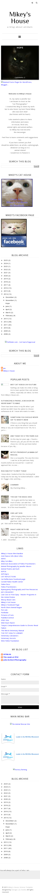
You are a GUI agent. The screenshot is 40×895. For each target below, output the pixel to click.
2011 (6, 325)
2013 (6, 318)
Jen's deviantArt (7, 592)
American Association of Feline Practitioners (18, 564)
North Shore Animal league (11, 607)
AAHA (3, 558)
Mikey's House (20, 17)
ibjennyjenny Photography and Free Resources (19, 589)
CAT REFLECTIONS (8, 576)
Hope (20, 47)
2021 (6, 272)
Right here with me (19, 529)
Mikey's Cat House (8, 602)
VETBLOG (7, 654)
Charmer (14, 485)
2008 (6, 334)
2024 (6, 263)
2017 (6, 285)
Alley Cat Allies (6, 561)
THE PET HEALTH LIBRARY (12, 633)
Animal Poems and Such (10, 569)
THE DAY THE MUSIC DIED (21, 497)
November (10, 300)
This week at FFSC (11, 657)
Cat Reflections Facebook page (13, 579)
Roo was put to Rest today (14, 471)
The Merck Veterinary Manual (12, 630)
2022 (6, 269)
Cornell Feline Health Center (12, 582)
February (9, 315)
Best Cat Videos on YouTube (23, 384)
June (7, 306)
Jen (4, 368)
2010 (6, 328)
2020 (6, 276)
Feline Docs (5, 584)
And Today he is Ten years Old (24, 436)
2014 (6, 294)
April (8, 309)
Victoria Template (26, 887)
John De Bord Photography (14, 660)
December (10, 297)
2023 (6, 266)
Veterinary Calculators (9, 636)
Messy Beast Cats (8, 600)
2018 (6, 282)
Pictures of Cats (7, 615)
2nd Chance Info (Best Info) (12, 556)
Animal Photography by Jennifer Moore (16, 566)
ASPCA (3, 571)
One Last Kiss (16, 513)
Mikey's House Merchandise (12, 553)
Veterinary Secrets (8, 638)
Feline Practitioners (8, 587)
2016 (6, 288)
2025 (6, 260)
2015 (6, 291)
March (8, 312)
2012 (6, 322)
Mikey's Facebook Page (10, 605)
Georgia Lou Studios (19, 890)
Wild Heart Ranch (8, 623)
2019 (6, 279)
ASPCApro (5, 574)
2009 (6, 331)
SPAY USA (5, 620)
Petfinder (5, 612)
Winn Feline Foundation (10, 641)
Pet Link (4, 610)
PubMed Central (7, 618)
